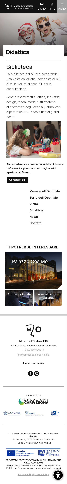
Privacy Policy (25, 474)
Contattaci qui (17, 179)
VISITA (42, 8)
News (33, 217)
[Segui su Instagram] (36, 373)
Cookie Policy (41, 474)
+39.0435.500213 (33, 349)
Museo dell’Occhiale (44, 191)
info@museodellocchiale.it (33, 354)
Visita (33, 204)
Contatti (35, 223)
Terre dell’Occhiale (43, 197)
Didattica (36, 210)
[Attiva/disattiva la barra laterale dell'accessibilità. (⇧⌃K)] (58, 475)
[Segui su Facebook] (30, 373)
